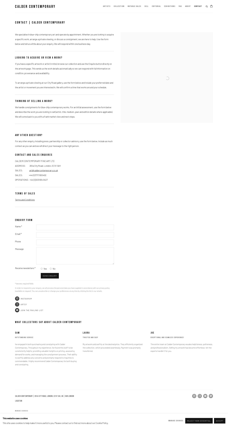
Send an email (211, 396)
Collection (119, 6)
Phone (18, 241)
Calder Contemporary (35, 6)
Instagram (26, 299)
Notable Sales (134, 6)
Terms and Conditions (25, 199)
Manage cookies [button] (21, 411)
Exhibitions (169, 6)
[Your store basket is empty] (211, 6)
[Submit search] (207, 6)
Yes (45, 268)
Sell (146, 6)
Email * (18, 234)
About (188, 6)
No (54, 268)
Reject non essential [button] (199, 421)
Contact (198, 6)
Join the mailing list (32, 310)
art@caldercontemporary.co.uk (43, 170)
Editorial (156, 6)
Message (19, 249)
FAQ (180, 6)
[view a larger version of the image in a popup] (167, 34)
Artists (106, 6)
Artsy (24, 304)
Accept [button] (219, 421)
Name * (18, 226)
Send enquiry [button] (50, 276)
